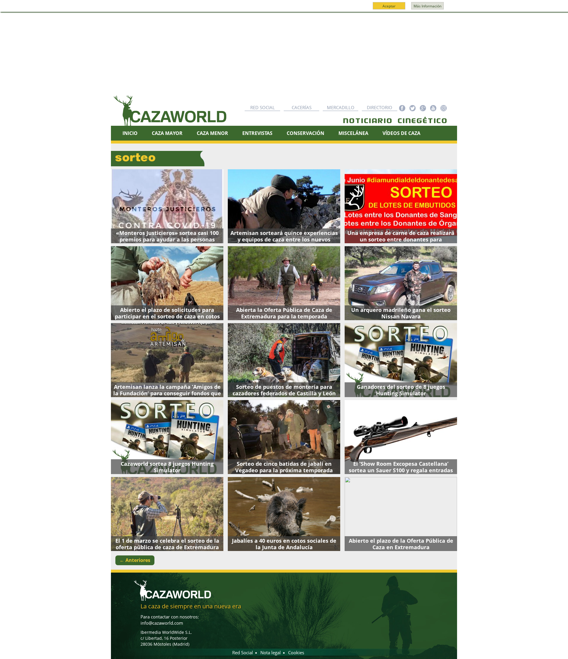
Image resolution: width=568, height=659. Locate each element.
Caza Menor (212, 133)
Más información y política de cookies (283, 8)
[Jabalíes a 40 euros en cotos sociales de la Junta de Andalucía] (284, 514)
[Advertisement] (284, 56)
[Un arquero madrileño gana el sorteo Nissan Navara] (401, 283)
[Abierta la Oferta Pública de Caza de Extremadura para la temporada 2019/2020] (284, 283)
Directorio (379, 107)
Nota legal (270, 652)
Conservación (305, 133)
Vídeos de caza (401, 133)
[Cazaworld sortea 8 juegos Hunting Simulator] (167, 437)
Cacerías (302, 107)
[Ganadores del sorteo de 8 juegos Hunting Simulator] (401, 360)
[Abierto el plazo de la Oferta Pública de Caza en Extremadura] (401, 514)
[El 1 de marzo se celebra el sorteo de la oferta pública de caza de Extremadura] (167, 514)
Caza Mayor (167, 133)
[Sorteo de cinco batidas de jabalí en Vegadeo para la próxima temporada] (284, 437)
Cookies (296, 652)
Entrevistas (257, 133)
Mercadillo (340, 107)
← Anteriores (135, 560)
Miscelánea (353, 133)
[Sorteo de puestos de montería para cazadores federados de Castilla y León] (284, 360)
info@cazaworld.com (162, 623)
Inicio (130, 133)
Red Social (262, 107)
